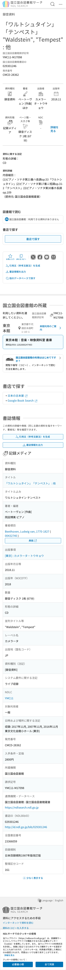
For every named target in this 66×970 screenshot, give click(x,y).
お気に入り (10, 259)
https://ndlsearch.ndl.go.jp (22, 807)
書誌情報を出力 (17, 271)
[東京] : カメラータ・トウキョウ (24, 556)
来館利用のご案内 (48, 327)
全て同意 (49, 964)
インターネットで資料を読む (18, 922)
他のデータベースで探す (22, 278)
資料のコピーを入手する (16, 928)
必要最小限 (18, 964)
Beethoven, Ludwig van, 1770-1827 (27, 531)
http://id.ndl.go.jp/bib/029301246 (26, 827)
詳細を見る (54, 129)
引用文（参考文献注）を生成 (24, 265)
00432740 (11, 536)
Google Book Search (21, 400)
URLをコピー (21, 259)
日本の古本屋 (16, 395)
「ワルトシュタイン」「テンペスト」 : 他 (30, 483)
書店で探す (33, 239)
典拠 (31, 540)
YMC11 (9, 698)
